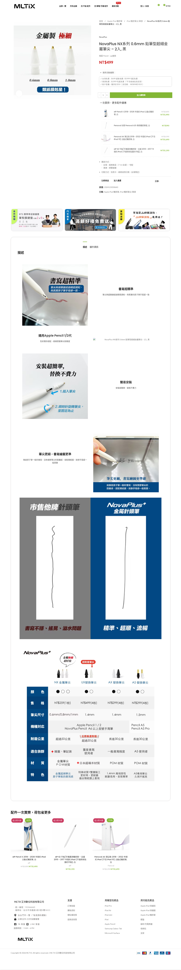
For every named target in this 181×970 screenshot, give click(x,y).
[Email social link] (167, 181)
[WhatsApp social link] (170, 181)
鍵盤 (142, 919)
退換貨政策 (72, 919)
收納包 (143, 928)
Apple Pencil (110, 924)
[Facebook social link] (160, 181)
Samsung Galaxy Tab (113, 928)
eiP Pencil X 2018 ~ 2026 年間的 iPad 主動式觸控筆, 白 (29, 858)
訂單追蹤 (71, 906)
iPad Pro (108, 906)
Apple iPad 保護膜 (148, 910)
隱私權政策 (72, 915)
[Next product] (107, 31)
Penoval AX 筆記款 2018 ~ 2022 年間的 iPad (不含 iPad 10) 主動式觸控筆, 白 (111, 859)
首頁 (101, 21)
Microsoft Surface (112, 933)
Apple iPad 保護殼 (148, 906)
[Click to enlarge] (19, 93)
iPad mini (108, 915)
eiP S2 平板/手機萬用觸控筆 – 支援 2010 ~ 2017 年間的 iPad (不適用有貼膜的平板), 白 (134, 150)
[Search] (152, 6)
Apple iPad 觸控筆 (115, 21)
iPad (106, 919)
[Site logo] (25, 6)
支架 (142, 933)
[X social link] (164, 181)
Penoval (111, 866)
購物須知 (71, 910)
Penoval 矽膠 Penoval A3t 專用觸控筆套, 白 (132, 125)
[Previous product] (100, 31)
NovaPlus (103, 37)
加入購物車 (141, 95)
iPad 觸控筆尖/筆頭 (135, 21)
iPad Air (108, 910)
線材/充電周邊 (146, 924)
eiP (29, 863)
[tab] (85, 246)
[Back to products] (104, 31)
